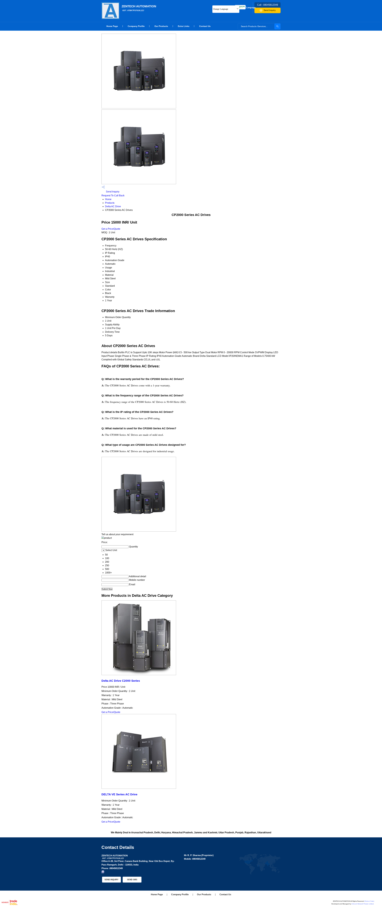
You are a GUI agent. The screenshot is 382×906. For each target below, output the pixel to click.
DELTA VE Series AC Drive (119, 794)
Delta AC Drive (113, 206)
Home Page (112, 26)
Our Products (161, 26)
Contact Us (205, 26)
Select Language (247, 7)
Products (109, 203)
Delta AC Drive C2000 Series (120, 680)
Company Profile (136, 26)
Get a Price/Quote (110, 229)
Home (108, 199)
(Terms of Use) (369, 901)
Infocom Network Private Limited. (363, 904)
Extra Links (183, 26)
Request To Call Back (112, 195)
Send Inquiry (270, 10)
